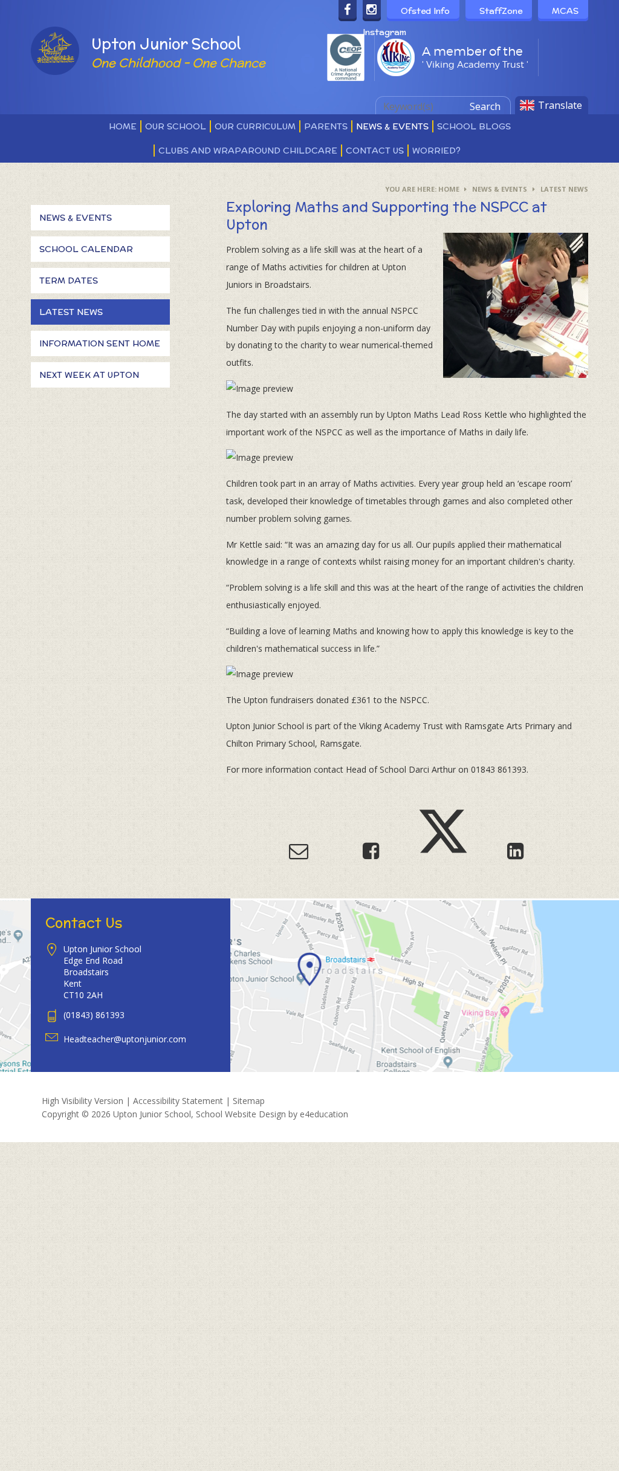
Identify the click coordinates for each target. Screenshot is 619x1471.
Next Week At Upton (89, 375)
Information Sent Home (99, 343)
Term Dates (68, 280)
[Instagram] (372, 10)
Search (485, 106)
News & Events (499, 188)
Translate (560, 105)
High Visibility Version (82, 1100)
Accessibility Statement (178, 1100)
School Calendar (86, 249)
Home (448, 188)
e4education (324, 1114)
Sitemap (249, 1100)
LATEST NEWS (564, 188)
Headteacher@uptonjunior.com (124, 1039)
